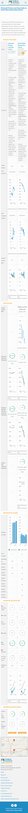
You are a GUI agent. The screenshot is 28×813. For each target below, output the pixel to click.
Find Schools (4, 778)
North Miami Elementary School (22, 45)
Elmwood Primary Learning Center (11, 46)
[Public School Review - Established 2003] (14, 2)
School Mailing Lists (6, 796)
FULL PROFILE (12, 733)
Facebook (15, 805)
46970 (13, 53)
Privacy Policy (18, 810)
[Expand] (3, 745)
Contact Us (4, 791)
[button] (14, 740)
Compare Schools (5, 788)
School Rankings (5, 780)
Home (2, 772)
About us (3, 775)
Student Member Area (7, 783)
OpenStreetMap (24, 756)
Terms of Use (9, 810)
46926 (24, 51)
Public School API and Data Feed (10, 799)
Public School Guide (6, 786)
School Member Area (6, 794)
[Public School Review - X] (12, 805)
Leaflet (18, 756)
